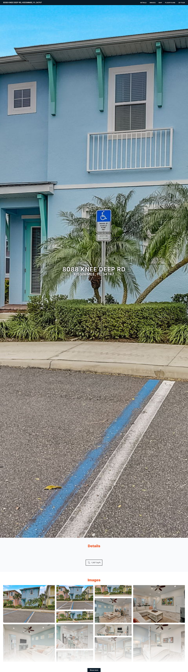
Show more (94, 670)
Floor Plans (170, 2)
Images (152, 2)
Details (143, 2)
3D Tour (181, 2)
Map (160, 2)
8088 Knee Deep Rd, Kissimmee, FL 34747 (22, 2)
